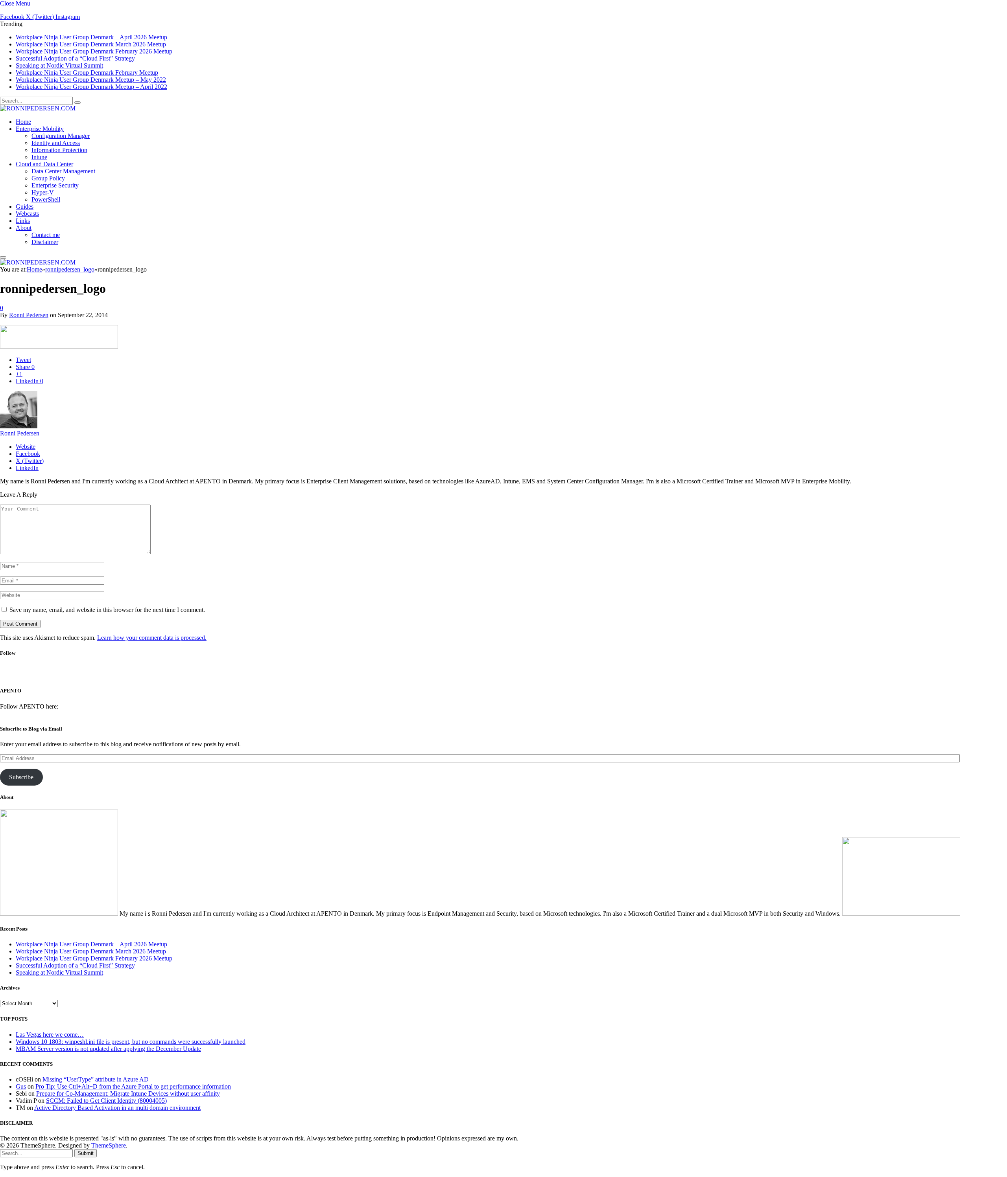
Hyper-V (42, 192)
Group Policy (48, 178)
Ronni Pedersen (28, 315)
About (23, 227)
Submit (85, 1153)
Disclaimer (44, 242)
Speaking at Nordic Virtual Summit (59, 65)
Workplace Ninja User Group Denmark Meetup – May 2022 (91, 79)
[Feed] (532, 674)
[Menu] (3, 257)
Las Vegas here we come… (50, 1034)
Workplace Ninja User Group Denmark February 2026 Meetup (94, 51)
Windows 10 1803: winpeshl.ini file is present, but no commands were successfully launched (130, 1041)
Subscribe (21, 777)
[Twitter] (491, 674)
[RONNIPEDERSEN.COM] (38, 108)
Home (23, 121)
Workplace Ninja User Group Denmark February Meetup (87, 72)
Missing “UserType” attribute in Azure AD (95, 1079)
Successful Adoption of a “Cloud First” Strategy (75, 58)
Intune (39, 157)
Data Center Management (63, 171)
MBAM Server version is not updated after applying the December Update (108, 1048)
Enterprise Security (55, 185)
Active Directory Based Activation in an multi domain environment (117, 1107)
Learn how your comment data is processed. (152, 637)
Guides (24, 206)
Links (23, 220)
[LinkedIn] (511, 674)
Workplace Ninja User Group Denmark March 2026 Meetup (91, 44)
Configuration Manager (60, 135)
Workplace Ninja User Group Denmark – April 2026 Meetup (91, 37)
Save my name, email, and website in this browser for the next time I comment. (107, 609)
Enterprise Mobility (40, 128)
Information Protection (59, 150)
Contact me (45, 234)
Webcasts (27, 213)
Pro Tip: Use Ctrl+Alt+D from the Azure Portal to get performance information (133, 1086)
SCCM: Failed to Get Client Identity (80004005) (106, 1100)
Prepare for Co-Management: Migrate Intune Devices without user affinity (128, 1093)
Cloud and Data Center (44, 164)
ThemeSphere (108, 1145)
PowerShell (45, 199)
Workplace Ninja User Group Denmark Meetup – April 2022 (91, 86)
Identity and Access (55, 143)
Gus (21, 1086)
